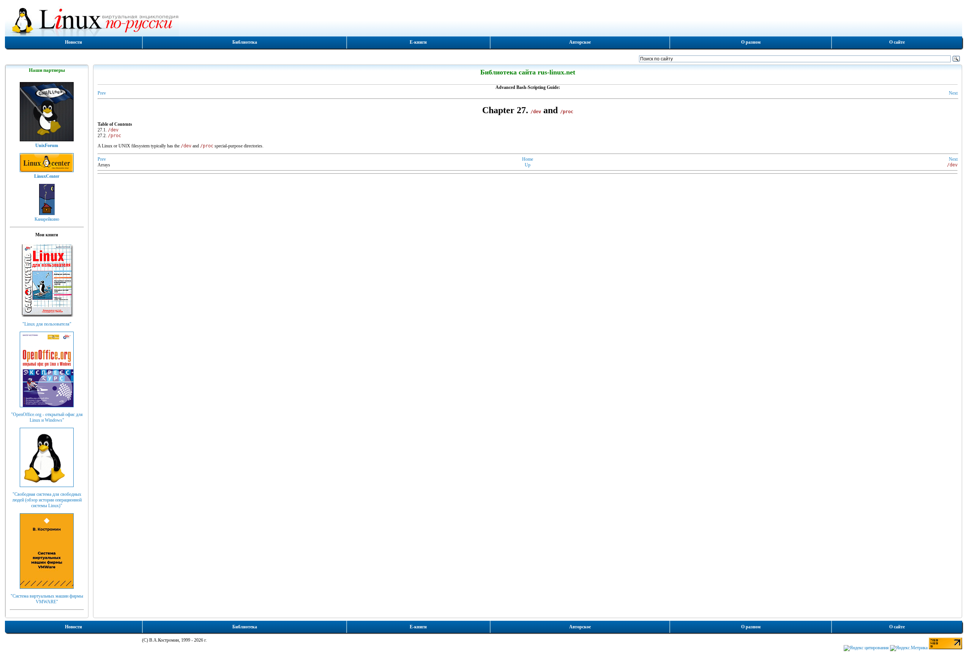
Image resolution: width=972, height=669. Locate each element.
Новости (73, 42)
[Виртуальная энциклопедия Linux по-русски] (484, 20)
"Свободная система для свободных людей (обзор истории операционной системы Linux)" (47, 500)
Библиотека (244, 42)
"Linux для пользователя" (46, 324)
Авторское (580, 42)
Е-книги (418, 42)
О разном (751, 42)
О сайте (897, 42)
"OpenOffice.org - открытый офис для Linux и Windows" (47, 417)
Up (527, 165)
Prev (102, 93)
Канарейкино (47, 219)
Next (953, 93)
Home (527, 159)
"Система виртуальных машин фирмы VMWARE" (47, 598)
